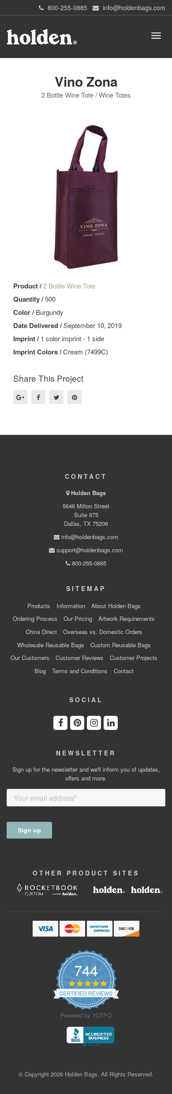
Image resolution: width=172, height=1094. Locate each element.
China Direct (41, 632)
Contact (124, 671)
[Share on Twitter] (56, 397)
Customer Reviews (80, 658)
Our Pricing (78, 619)
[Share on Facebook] (38, 397)
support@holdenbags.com (89, 550)
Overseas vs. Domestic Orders (102, 632)
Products (38, 606)
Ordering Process (35, 619)
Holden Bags (88, 493)
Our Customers (30, 658)
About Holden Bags (116, 606)
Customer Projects (133, 658)
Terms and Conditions (80, 671)
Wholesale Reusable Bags (50, 645)
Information (70, 606)
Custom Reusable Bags (120, 645)
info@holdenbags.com (89, 536)
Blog (40, 671)
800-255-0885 (88, 563)
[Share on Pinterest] (74, 397)
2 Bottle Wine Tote (69, 285)
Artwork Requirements (126, 619)
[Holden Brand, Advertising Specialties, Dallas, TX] (90, 1036)
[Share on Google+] (20, 397)
